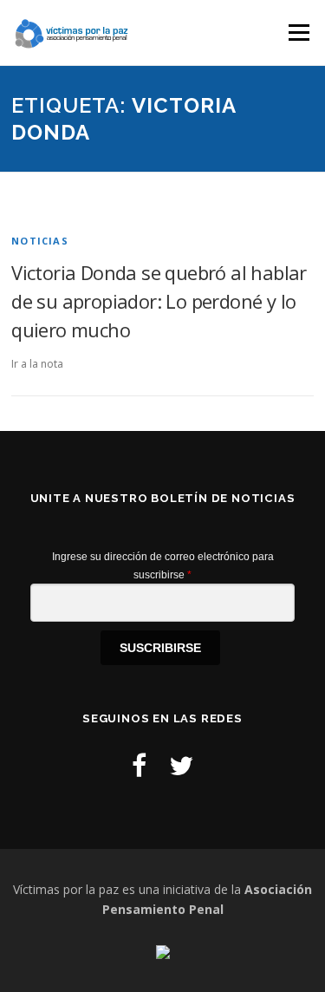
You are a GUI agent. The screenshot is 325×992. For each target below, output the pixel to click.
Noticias (39, 240)
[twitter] (181, 765)
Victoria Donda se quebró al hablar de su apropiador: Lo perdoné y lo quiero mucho (159, 301)
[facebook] (139, 765)
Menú (297, 32)
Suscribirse (160, 648)
